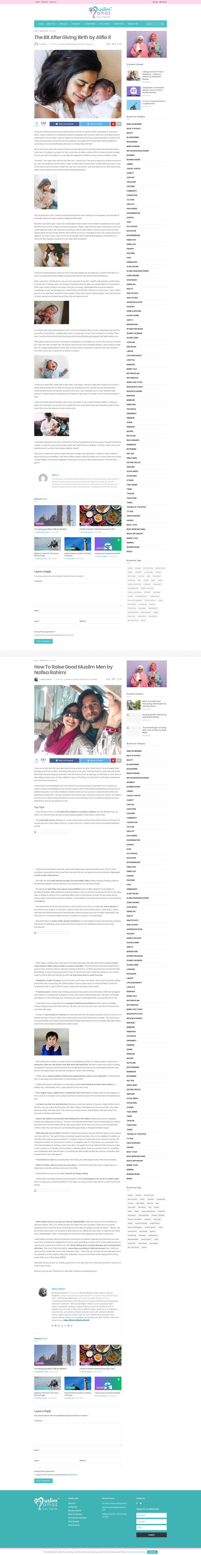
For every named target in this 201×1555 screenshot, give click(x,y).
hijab (153, 580)
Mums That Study (134, 382)
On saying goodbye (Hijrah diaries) (50, 529)
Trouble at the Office (136, 507)
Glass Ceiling (133, 266)
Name (37, 610)
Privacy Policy (69, 635)
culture (158, 572)
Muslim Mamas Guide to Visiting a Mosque (77, 554)
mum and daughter (135, 600)
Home (36, 31)
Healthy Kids (132, 298)
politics (152, 604)
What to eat (132, 525)
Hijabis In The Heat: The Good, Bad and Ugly (46, 554)
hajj (139, 580)
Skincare (131, 467)
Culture (130, 200)
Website (83, 621)
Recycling (131, 436)
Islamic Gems (132, 338)
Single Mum (132, 458)
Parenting (131, 404)
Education (70, 548)
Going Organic (133, 275)
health (146, 580)
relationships (146, 612)
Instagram (157, 584)
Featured (63, 44)
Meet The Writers (75, 1514)
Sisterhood (142, 616)
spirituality (153, 616)
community (148, 572)
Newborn (131, 400)
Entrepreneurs (133, 235)
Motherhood (44, 31)
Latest (38, 2)
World (129, 551)
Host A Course (74, 1525)
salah (156, 612)
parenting (142, 604)
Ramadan (131, 427)
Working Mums (133, 547)
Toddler (130, 493)
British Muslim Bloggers (138, 151)
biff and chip (148, 568)
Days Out (131, 204)
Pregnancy (89, 44)
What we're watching (136, 529)
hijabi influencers (134, 584)
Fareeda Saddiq (41, 559)
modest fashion (141, 596)
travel (143, 620)
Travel (130, 502)
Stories (130, 480)
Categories (90, 24)
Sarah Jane (70, 559)
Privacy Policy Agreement (45, 632)
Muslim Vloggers (134, 391)
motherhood (154, 596)
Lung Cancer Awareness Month (107, 553)
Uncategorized (133, 516)
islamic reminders (134, 592)
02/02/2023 (147, 107)
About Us (51, 24)
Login (156, 2)
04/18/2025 (53, 44)
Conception (132, 195)
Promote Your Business (77, 1518)
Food (129, 258)
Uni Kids (130, 520)
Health (130, 289)
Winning (130, 543)
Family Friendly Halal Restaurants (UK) (97, 529)
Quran (129, 422)
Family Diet (131, 240)
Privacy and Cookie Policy (136, 1552)
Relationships (133, 440)
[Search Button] (162, 24)
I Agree (152, 1552)
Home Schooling (134, 311)
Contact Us (52, 2)
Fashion (130, 249)
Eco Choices (132, 226)
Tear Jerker (132, 485)
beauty (138, 568)
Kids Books (131, 347)
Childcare (131, 182)
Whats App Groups (135, 534)
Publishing (132, 608)
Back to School (134, 128)
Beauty (130, 133)
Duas (129, 222)
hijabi (160, 580)
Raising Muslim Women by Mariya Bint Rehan (154, 715)
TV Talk (130, 511)
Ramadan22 (153, 608)
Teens (129, 489)
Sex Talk (130, 453)
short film (131, 616)
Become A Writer (74, 1510)
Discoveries (132, 208)
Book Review (132, 142)
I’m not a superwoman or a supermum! (154, 102)
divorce (141, 576)
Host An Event (73, 1521)
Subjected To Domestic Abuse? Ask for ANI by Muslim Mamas (153, 90)
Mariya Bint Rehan (42, 532)
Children (131, 186)
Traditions (132, 498)
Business (131, 155)
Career (130, 164)
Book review (160, 568)
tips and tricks (133, 620)
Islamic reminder (147, 588)
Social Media (132, 471)
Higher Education (134, 302)
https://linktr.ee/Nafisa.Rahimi (76, 1320)
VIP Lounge (104, 24)
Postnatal (53, 31)
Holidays (130, 306)
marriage (156, 592)
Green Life (131, 284)
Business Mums (133, 160)
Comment (39, 581)
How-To (130, 320)
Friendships (132, 262)
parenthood (132, 604)
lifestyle (147, 592)
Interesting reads (135, 329)
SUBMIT (151, 1535)
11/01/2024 (54, 532)
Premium (130, 418)
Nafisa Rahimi (46, 679)
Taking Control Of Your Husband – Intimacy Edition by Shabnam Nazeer (152, 75)
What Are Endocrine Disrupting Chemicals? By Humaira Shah (154, 703)
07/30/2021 (147, 96)
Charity (130, 173)
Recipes (130, 431)
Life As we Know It (43, 548)
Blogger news (133, 137)
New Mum (131, 396)
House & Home (133, 315)
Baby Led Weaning (134, 124)
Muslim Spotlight (135, 387)
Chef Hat (130, 177)
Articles (63, 24)
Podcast (76, 24)
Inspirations (132, 324)
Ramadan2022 (133, 612)
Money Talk (132, 369)
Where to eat (132, 538)
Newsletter (133, 24)
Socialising (132, 476)
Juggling (131, 342)
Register (164, 2)
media (130, 596)
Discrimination (133, 213)
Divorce (130, 217)
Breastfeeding (133, 146)
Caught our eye (133, 168)
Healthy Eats (132, 293)
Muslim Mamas (87, 532)
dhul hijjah (132, 576)
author (130, 568)
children (138, 572)
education (157, 576)
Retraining (131, 449)
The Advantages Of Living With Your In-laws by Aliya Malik (154, 730)
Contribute (44, 2)
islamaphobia (133, 588)
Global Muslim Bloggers (138, 271)
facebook (131, 580)
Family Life (131, 244)
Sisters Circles (134, 462)
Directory (118, 24)
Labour (130, 351)
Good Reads (132, 280)
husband (147, 584)
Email (37, 621)
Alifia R (43, 44)
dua (148, 576)
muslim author (150, 600)
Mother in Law (133, 373)
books (130, 572)
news (160, 600)
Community (132, 191)
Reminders (131, 445)
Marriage (131, 364)
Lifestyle (131, 360)
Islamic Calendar (134, 333)
